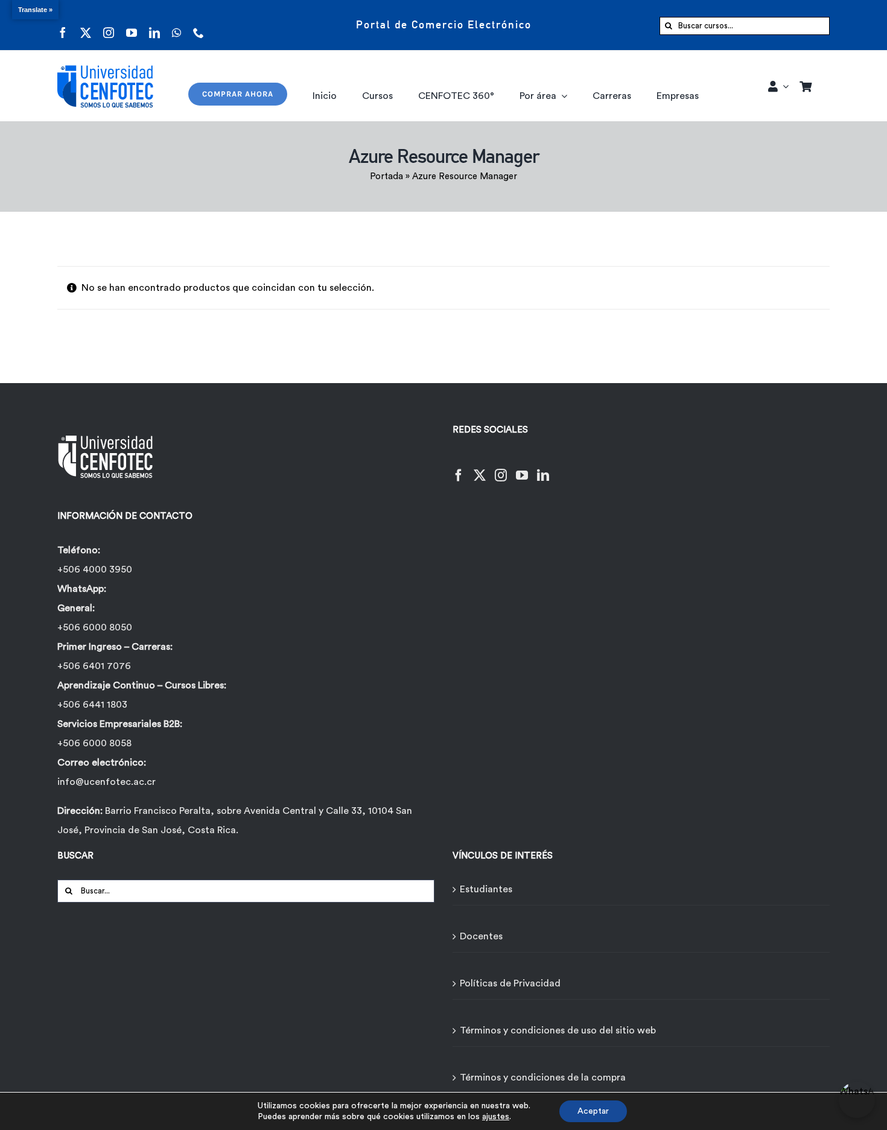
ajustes (495, 1117)
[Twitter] (480, 467)
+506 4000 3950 (94, 569)
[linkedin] (154, 25)
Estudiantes (486, 889)
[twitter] (85, 25)
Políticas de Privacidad (510, 983)
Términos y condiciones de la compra (543, 1077)
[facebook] (62, 25)
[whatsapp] (176, 25)
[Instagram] (501, 467)
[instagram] (108, 25)
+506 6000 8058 (94, 743)
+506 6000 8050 (94, 627)
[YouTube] (522, 467)
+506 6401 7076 (94, 666)
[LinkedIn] (543, 467)
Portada (386, 176)
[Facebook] (459, 467)
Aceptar (593, 1111)
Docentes (481, 936)
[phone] (198, 25)
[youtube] (131, 25)
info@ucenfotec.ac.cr (106, 782)
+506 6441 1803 (92, 704)
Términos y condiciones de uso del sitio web (558, 1030)
